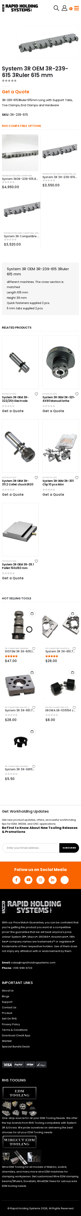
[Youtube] (28, 880)
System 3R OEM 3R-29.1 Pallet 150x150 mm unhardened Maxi (18, 567)
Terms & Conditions (15, 1030)
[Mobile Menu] (76, 8)
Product (7, 1013)
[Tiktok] (65, 880)
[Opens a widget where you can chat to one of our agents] (54, 1193)
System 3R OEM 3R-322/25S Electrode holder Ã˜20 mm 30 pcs (18, 399)
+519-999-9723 (22, 968)
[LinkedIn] (53, 880)
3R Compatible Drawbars (17, 648)
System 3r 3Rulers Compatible (17, 175)
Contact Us (9, 1007)
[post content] (20, 362)
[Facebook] (16, 880)
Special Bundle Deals (16, 1046)
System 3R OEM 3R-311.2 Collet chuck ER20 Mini (17, 483)
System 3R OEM (9, 393)
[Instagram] (40, 880)
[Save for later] (37, 393)
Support (7, 1002)
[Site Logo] (20, 8)
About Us (8, 990)
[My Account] (64, 8)
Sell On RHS (9, 1018)
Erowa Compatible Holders (59, 707)
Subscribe (69, 847)
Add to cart (32, 613)
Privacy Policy (11, 1024)
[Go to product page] (20, 152)
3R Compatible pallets (56, 648)
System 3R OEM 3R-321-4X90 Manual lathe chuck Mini (58, 399)
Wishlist (7, 1041)
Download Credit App (16, 1035)
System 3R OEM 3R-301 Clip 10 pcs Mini (58, 483)
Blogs (5, 996)
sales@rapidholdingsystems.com (33, 962)
